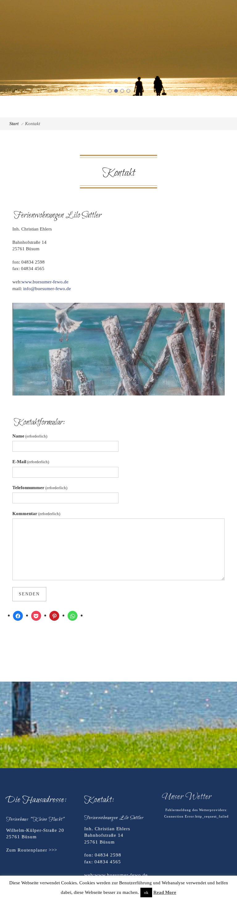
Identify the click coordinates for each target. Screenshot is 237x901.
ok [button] (146, 892)
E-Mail (30, 461)
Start (14, 123)
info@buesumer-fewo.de (47, 288)
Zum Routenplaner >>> (31, 850)
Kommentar (36, 513)
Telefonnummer (39, 487)
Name (29, 436)
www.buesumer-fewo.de (45, 281)
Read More (164, 892)
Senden (29, 594)
